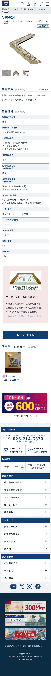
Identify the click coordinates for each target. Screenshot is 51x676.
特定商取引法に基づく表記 (16, 646)
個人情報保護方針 (35, 646)
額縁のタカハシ (8, 9)
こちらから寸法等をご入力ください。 (24, 316)
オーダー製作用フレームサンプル (30, 9)
